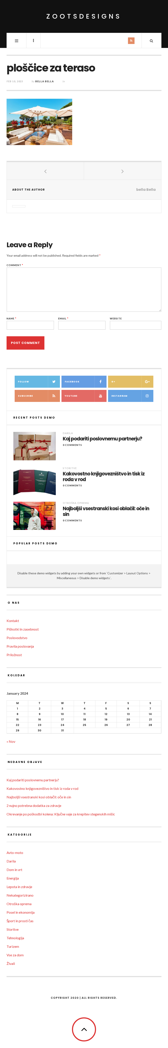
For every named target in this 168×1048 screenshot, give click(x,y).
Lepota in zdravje (19, 887)
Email (63, 318)
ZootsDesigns (84, 16)
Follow (23, 381)
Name (11, 318)
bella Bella (44, 81)
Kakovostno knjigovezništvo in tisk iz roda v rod (104, 477)
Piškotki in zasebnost (23, 629)
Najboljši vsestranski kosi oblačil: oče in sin (106, 511)
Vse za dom (15, 955)
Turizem (13, 946)
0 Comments (72, 444)
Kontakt (13, 621)
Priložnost (14, 655)
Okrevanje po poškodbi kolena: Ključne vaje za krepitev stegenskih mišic (61, 814)
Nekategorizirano (20, 895)
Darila (68, 433)
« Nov (11, 741)
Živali (11, 963)
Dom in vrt (14, 869)
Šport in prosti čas (20, 921)
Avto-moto (15, 852)
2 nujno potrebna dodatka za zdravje (34, 805)
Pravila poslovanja (20, 646)
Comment (15, 265)
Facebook (72, 381)
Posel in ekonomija (21, 912)
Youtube (71, 396)
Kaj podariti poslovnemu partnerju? (102, 439)
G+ (113, 381)
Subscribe (25, 396)
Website (116, 318)
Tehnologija (15, 938)
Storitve (70, 468)
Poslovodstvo (17, 638)
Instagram (119, 396)
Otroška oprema (76, 502)
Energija (13, 878)
